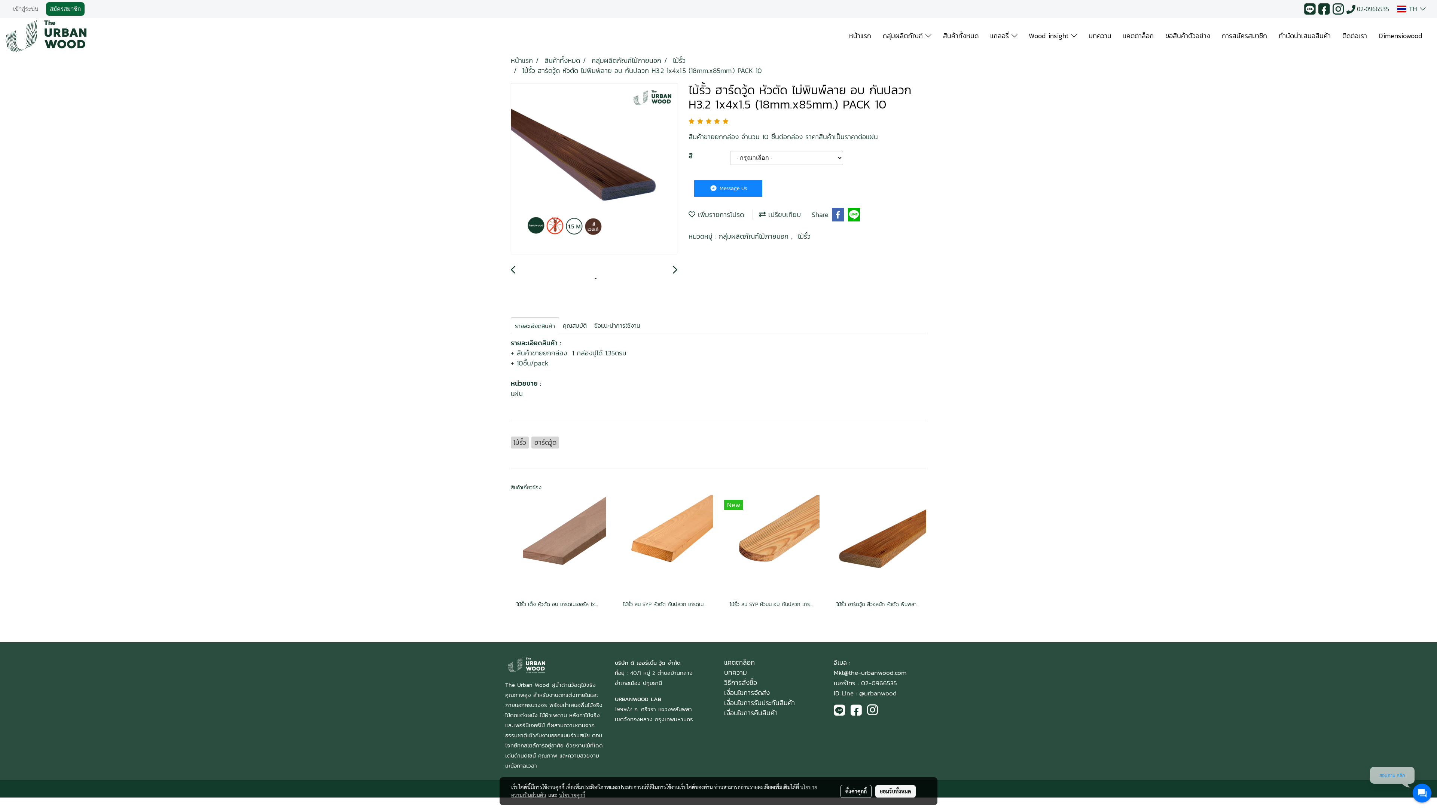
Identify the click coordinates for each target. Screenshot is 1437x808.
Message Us (732, 188)
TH (1413, 9)
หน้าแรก (860, 36)
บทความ (1100, 36)
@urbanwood (878, 693)
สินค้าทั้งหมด (961, 36)
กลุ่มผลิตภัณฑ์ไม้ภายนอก (755, 236)
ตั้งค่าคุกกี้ (856, 791)
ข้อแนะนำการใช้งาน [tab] (617, 325)
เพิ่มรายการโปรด (719, 214)
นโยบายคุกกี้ (572, 795)
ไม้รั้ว (804, 236)
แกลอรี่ (1001, 36)
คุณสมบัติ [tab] (575, 325)
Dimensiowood (1400, 36)
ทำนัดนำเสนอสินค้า (1305, 36)
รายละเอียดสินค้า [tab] (535, 325)
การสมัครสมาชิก (1244, 36)
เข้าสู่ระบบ (26, 9)
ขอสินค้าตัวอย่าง (1187, 36)
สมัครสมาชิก (65, 9)
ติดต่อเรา (1354, 36)
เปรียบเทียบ (783, 214)
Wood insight (1050, 36)
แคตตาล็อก (1138, 36)
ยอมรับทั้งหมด (895, 791)
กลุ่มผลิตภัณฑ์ (904, 36)
